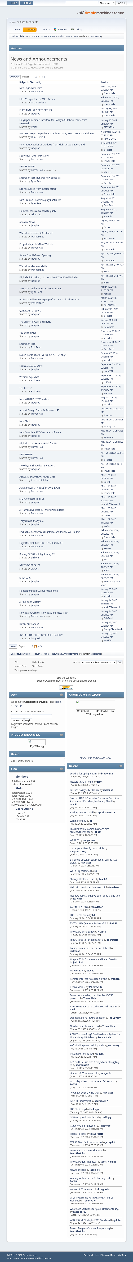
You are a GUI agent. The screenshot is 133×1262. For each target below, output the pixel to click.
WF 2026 (74, 840)
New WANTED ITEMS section (34, 399)
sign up (18, 705)
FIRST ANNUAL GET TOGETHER (35, 110)
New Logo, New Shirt (30, 88)
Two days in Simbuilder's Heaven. (37, 465)
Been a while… (77, 987)
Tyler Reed (36, 181)
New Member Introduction (84, 1026)
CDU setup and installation (84, 1117)
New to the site (78, 1169)
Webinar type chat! (29, 377)
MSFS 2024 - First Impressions (86, 1142)
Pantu (73, 1181)
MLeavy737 (95, 987)
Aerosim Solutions (40, 480)
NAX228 (108, 640)
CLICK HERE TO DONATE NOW (95, 758)
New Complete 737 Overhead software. (40, 432)
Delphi (34, 127)
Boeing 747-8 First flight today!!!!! (37, 554)
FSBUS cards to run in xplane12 (86, 939)
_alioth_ (98, 831)
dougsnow (89, 840)
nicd (72, 1009)
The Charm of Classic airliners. (35, 321)
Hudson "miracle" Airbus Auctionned (38, 590)
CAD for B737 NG (79, 906)
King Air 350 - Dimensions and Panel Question (94, 959)
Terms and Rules (108, 1255)
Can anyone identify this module (87, 848)
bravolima (107, 773)
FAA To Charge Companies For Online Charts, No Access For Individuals (56, 133)
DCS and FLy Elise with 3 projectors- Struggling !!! (94, 1064)
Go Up (13, 646)
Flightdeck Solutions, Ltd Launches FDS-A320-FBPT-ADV (48, 277)
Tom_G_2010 (38, 137)
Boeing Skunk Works (113, 629)
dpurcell (108, 515)
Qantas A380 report (30, 310)
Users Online (24, 809)
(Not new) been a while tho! (85, 1092)
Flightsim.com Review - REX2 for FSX (38, 443)
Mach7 (103, 879)
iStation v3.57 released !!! (83, 1073)
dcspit (73, 804)
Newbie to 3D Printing (82, 781)
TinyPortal (88, 1255)
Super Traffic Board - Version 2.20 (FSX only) (42, 354)
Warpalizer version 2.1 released (36, 233)
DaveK (107, 227)
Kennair (107, 293)
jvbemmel (108, 437)
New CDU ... (25, 421)
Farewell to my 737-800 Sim (84, 790)
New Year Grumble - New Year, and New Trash (43, 612)
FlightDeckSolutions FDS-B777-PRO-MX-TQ (41, 543)
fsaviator (86, 862)
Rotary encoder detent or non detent (90, 948)
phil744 (107, 382)
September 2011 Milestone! (34, 155)
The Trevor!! (25, 388)
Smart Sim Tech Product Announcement (40, 288)
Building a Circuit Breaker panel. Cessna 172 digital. (93, 861)
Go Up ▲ (122, 1255)
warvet (34, 568)
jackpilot (108, 790)
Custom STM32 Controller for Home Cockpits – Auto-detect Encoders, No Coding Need (94, 800)
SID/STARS (24, 578)
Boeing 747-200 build (81, 812)
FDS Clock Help (78, 1109)
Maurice (108, 172)
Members (21, 776)
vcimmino (36, 214)
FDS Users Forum (79, 915)
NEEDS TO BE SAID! (29, 565)
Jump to (76, 662)
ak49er (107, 526)
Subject (23, 82)
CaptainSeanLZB (105, 812)
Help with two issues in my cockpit (88, 887)
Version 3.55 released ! (82, 1189)
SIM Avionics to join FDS (32, 498)
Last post (106, 82)
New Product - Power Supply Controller (40, 199)
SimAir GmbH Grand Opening (35, 255)
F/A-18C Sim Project (80, 1101)
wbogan (115, 978)
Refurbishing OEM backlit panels (87, 1045)
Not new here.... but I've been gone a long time (95, 895)
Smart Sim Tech (27, 343)
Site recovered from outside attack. (38, 188)
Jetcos (106, 282)
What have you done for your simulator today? (94, 1208)
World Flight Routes (80, 871)
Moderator (96, 36)
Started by (36, 82)
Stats (14, 768)
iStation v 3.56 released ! (83, 1125)
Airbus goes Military (30, 601)
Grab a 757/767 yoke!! (31, 366)
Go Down (15, 76)
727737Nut (109, 127)
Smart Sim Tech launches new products (39, 177)
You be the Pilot (27, 332)
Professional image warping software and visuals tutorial (49, 299)
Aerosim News (27, 222)
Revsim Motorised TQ (81, 1053)
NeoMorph (109, 326)
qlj (91, 820)
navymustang (78, 851)
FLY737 (107, 570)
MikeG (100, 1053)
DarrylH (107, 481)
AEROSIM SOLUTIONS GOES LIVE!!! (37, 476)
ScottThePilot (77, 1153)
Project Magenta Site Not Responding (90, 1228)
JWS (105, 559)
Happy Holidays (78, 1133)
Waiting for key (78, 820)
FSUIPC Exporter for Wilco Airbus (37, 99)
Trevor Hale (89, 998)
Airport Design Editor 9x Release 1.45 (39, 410)
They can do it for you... (31, 520)
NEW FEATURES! (27, 166)
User (14, 694)
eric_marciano (38, 102)
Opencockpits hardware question (87, 1017)
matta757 (108, 371)
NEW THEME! (26, 454)
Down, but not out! (29, 624)
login (58, 701)
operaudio (112, 939)
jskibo (117, 1220)
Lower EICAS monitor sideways (86, 1150)
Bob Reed (36, 347)
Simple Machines (30, 1255)
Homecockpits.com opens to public (37, 211)
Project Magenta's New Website (36, 244)
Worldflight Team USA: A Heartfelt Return (92, 1081)
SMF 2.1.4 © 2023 (14, 1255)
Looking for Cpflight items (83, 773)
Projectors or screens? (82, 931)
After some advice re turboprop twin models (93, 1006)
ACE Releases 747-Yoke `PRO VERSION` (39, 487)
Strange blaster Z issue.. (83, 879)
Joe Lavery (115, 1017)
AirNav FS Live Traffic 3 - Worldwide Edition (41, 509)
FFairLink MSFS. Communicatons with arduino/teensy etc (89, 830)
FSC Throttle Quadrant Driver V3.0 (88, 923)
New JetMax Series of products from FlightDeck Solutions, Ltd (52, 144)
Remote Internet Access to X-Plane (88, 978)
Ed (95, 871)
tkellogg (94, 1109)
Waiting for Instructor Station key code (90, 1178)
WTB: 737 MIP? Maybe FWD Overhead (90, 1220)
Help (97, 1255)
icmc (100, 781)
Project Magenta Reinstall (83, 1161)
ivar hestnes (37, 236)
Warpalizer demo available (33, 266)
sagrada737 (82, 1065)
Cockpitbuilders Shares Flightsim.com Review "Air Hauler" (49, 532)
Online (15, 754)
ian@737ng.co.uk (112, 504)
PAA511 (114, 923)
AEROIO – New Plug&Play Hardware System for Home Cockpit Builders (95, 1036)
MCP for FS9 (76, 970)
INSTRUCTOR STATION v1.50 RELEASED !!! (41, 635)
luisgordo (106, 1073)
